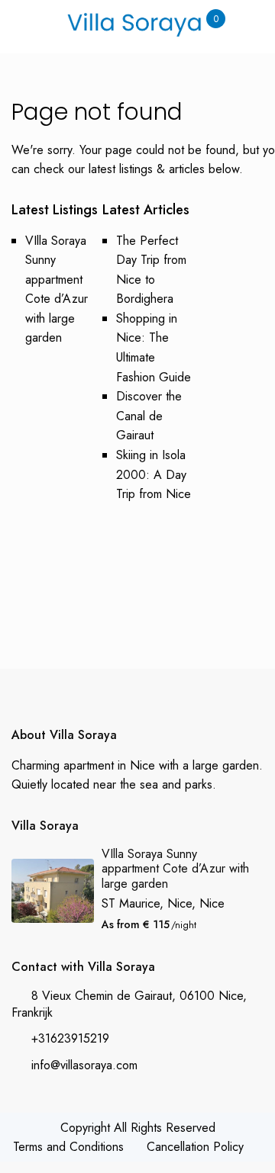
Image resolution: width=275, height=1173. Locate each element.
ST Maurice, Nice (147, 903)
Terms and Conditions (68, 1146)
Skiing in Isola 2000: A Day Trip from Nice (153, 474)
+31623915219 (70, 1038)
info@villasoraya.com (84, 1065)
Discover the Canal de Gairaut (149, 415)
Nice (212, 903)
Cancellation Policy (195, 1146)
